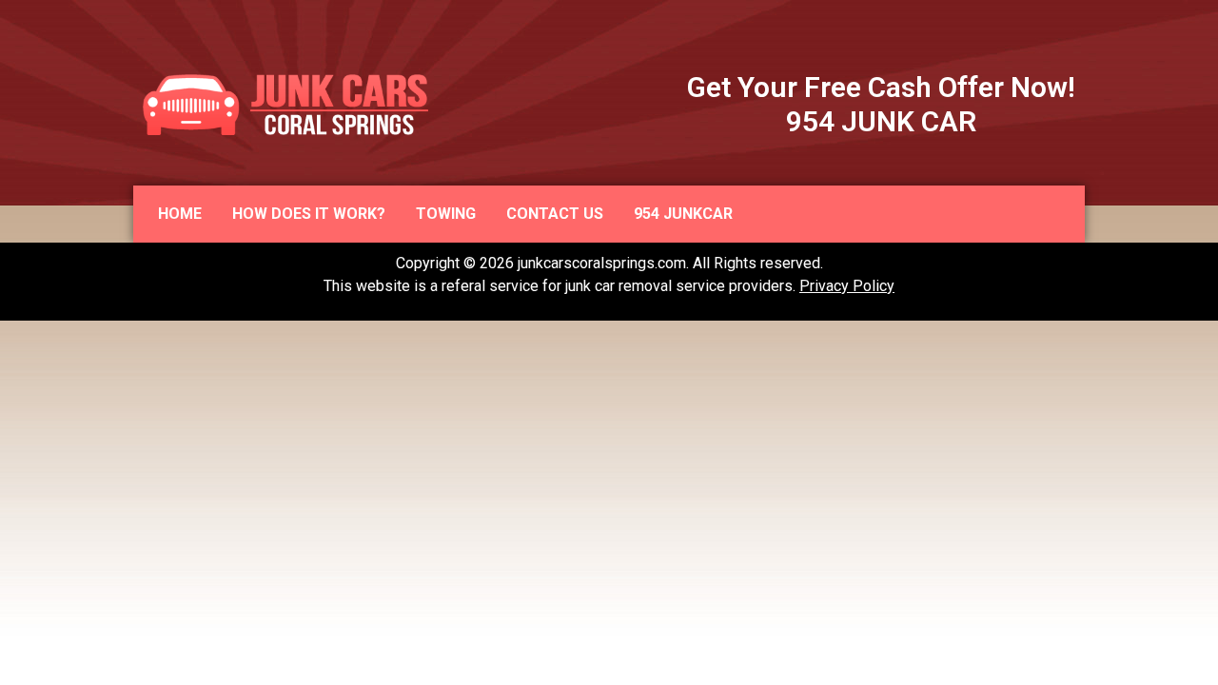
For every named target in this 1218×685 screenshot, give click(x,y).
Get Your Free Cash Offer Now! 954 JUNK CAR (881, 104)
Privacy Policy (846, 286)
